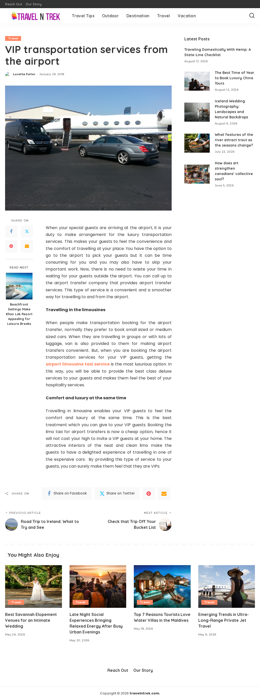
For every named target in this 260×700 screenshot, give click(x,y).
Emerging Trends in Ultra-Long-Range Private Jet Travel (223, 620)
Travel (13, 38)
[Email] (27, 246)
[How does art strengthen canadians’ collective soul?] (197, 174)
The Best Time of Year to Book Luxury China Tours (234, 78)
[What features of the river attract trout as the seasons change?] (197, 143)
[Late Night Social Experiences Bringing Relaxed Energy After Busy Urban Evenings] (98, 586)
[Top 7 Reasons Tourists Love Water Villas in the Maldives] (162, 586)
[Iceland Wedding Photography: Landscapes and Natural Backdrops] (197, 112)
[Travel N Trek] (34, 15)
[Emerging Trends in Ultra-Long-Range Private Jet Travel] (226, 586)
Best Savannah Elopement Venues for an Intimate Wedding (31, 620)
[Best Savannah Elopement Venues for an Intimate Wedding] (33, 586)
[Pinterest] (11, 246)
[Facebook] (11, 232)
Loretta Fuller (24, 74)
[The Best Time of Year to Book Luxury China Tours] (197, 81)
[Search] (252, 15)
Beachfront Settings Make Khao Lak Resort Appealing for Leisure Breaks (19, 314)
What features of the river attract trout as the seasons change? (234, 140)
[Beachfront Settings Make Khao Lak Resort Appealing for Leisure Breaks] (19, 286)
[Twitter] (27, 232)
